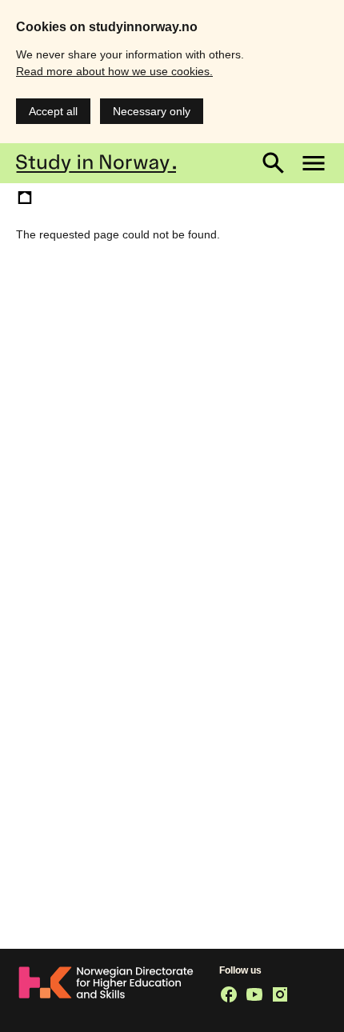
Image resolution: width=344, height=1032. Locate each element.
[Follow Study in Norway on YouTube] (254, 994)
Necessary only (151, 111)
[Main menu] (313, 163)
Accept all (53, 111)
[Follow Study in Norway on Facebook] (228, 994)
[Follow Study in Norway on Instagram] (280, 994)
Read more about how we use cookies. (114, 71)
